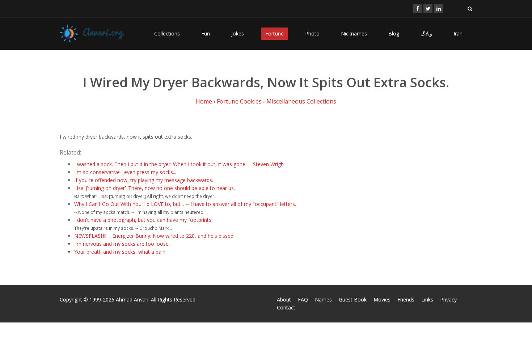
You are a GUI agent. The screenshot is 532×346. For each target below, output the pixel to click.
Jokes (237, 33)
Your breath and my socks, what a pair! (119, 251)
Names (323, 299)
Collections (167, 33)
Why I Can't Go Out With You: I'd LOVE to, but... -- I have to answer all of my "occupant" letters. (185, 204)
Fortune (274, 33)
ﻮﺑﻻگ (426, 33)
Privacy (448, 299)
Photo (312, 33)
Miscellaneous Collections (301, 101)
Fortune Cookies (239, 101)
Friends (405, 299)
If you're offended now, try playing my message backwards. (143, 180)
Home (204, 101)
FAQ (303, 299)
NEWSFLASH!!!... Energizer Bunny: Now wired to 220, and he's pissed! (154, 235)
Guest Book (353, 299)
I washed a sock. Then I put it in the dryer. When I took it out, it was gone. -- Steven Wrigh (179, 164)
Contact (286, 307)
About (284, 299)
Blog (393, 33)
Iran (458, 33)
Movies (381, 299)
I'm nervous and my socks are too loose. (122, 243)
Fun (205, 33)
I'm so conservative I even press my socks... (125, 172)
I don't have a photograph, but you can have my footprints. (143, 219)
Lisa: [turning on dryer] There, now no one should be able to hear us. (154, 188)
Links (427, 299)
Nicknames (354, 33)
